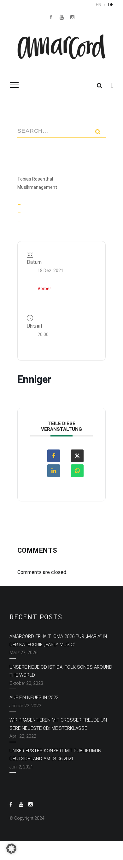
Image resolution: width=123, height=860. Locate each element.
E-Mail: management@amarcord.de (58, 212)
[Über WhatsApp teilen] (77, 470)
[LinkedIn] (53, 470)
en (98, 4)
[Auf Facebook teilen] (53, 455)
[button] (11, 848)
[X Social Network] (77, 455)
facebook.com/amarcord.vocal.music (60, 221)
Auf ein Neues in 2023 (33, 697)
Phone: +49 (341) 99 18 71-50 (51, 204)
